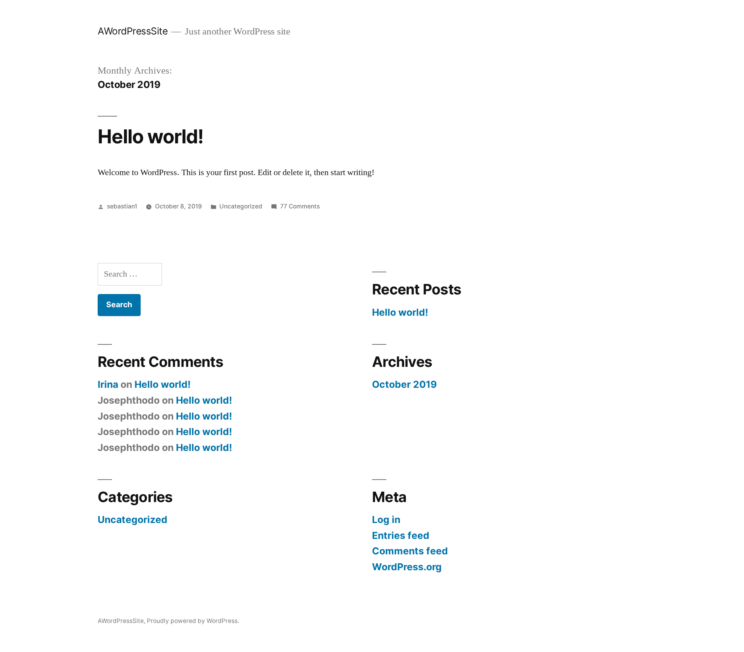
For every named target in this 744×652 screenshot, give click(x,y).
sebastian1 (122, 206)
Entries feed (400, 535)
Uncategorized (240, 206)
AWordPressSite (132, 31)
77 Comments (300, 206)
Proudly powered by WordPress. (193, 620)
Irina (108, 384)
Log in (386, 519)
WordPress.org (407, 567)
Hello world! (150, 136)
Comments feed (410, 551)
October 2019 (404, 384)
